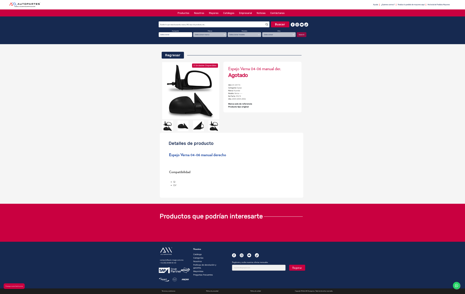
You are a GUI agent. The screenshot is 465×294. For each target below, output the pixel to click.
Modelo (244, 31)
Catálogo (197, 254)
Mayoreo (213, 13)
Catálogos (228, 13)
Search (301, 35)
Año (278, 31)
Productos (183, 13)
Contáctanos (277, 13)
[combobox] (214, 24)
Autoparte (175, 31)
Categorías (198, 258)
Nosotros (199, 13)
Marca (210, 31)
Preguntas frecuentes (203, 275)
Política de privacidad (212, 291)
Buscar (280, 24)
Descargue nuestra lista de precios (14, 286)
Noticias (261, 13)
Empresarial (245, 13)
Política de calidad (255, 291)
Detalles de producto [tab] (191, 143)
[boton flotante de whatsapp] (456, 285)
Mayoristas (198, 271)
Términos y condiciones (168, 291)
